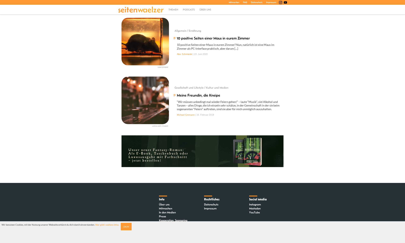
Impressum (271, 2)
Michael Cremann (186, 114)
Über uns (205, 9)
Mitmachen (234, 2)
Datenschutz (256, 2)
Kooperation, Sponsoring (173, 220)
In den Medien (167, 212)
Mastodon (255, 208)
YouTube (254, 212)
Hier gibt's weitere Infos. (107, 224)
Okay (126, 226)
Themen (173, 9)
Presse (162, 216)
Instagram (255, 204)
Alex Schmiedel (184, 54)
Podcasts (189, 9)
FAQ (245, 2)
